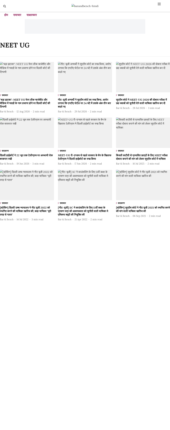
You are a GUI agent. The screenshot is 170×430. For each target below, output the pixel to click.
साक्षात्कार (32, 15)
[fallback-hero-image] (27, 77)
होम (6, 15)
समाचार (17, 15)
